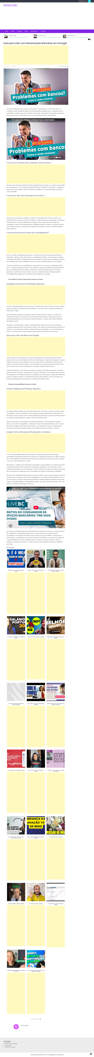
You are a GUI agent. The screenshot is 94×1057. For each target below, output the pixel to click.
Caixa (12, 31)
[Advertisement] (47, 19)
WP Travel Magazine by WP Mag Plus (54, 1055)
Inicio (6, 31)
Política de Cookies (10, 1047)
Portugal (19, 31)
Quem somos (34, 31)
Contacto (43, 31)
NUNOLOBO (10, 5)
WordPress (40, 1055)
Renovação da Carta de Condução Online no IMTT (18, 37)
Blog (26, 31)
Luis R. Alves (25, 1025)
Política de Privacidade (11, 1043)
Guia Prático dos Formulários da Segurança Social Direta (78, 37)
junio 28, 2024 (7, 66)
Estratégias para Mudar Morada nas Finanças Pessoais (49, 37)
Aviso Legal (8, 1045)
